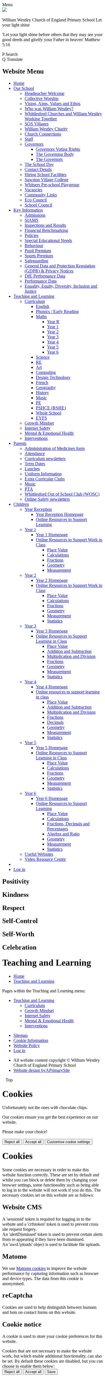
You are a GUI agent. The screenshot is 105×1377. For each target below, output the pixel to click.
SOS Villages (36, 123)
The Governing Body (55, 154)
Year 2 (53, 331)
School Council (38, 205)
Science (43, 357)
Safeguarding (36, 260)
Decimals (55, 722)
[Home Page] (4, 10)
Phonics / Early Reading (57, 311)
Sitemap (20, 1035)
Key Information (28, 210)
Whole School (48, 413)
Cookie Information (30, 1040)
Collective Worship (42, 98)
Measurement (59, 570)
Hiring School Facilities (45, 174)
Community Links (41, 194)
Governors (34, 144)
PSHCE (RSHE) (51, 407)
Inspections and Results (45, 225)
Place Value (57, 549)
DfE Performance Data (45, 276)
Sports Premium (39, 255)
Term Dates (35, 463)
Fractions (55, 560)
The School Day (39, 164)
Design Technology (53, 377)
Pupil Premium (38, 250)
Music (41, 397)
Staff (29, 139)
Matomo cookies (31, 1268)
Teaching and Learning (33, 296)
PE (38, 402)
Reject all (12, 1142)
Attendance (35, 453)
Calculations (58, 555)
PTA (29, 489)
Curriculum (35, 301)
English (42, 306)
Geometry (56, 565)
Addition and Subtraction (69, 651)
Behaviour (34, 245)
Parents (19, 443)
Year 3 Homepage (52, 631)
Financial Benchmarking (46, 230)
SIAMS (31, 220)
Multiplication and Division (71, 656)
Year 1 (53, 326)
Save (51, 1372)
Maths (41, 316)
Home (18, 83)
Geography (46, 387)
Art (39, 367)
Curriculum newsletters (45, 458)
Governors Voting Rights (58, 149)
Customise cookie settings (68, 1142)
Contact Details (38, 169)
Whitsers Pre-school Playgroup (52, 184)
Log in (19, 869)
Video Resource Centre (45, 859)
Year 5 (53, 347)
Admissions (35, 215)
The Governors (49, 159)
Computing (46, 372)
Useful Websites (39, 854)
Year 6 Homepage (52, 798)
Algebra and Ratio (63, 833)
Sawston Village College (46, 179)
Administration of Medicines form (55, 448)
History (42, 392)
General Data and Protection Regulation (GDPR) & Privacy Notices (60, 268)
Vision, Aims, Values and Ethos (52, 103)
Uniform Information (43, 473)
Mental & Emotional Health (49, 433)
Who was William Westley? (49, 108)
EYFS (41, 418)
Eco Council (36, 200)
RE (39, 362)
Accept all (33, 1142)
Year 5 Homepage (52, 747)
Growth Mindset (39, 423)
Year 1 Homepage (52, 534)
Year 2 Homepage (52, 580)
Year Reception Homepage (59, 514)
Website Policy (26, 1045)
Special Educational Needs (48, 240)
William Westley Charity (46, 129)
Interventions (36, 438)
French (42, 382)
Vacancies (33, 189)
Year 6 (53, 352)
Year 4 (53, 342)
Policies (31, 235)
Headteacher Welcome (44, 93)
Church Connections (43, 134)
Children (21, 504)
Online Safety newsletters (47, 499)
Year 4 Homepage (52, 686)
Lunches (32, 468)
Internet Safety (37, 428)
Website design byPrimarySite (41, 1070)
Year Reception (38, 509)
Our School (23, 88)
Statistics (54, 620)
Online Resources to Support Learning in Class (61, 639)
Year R (53, 321)
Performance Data (41, 281)
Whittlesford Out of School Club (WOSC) (62, 494)
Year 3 (53, 336)
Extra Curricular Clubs (45, 478)
